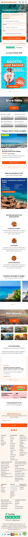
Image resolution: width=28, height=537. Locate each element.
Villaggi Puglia (23, 437)
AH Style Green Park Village (20, 463)
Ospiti (4, 30)
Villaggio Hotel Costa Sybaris (19, 466)
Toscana (12, 458)
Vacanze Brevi (4, 468)
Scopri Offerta (13, 162)
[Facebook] (12, 430)
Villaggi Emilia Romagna (23, 454)
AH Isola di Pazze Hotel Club (21, 470)
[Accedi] (23, 2)
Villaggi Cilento (4, 506)
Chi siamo (3, 487)
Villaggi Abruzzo (23, 447)
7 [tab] (16, 91)
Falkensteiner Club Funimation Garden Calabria (19, 479)
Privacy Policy (14, 488)
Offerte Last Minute (5, 463)
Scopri (14, 108)
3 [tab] (12, 91)
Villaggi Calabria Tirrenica (6, 503)
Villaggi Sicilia (23, 440)
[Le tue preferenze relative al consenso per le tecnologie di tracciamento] (2, 534)
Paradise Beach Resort (20, 476)
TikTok (16, 505)
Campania (12, 443)
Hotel (2, 438)
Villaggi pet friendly (3, 444)
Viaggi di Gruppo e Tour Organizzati (6, 474)
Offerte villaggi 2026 (5, 467)
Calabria (12, 438)
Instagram (17, 503)
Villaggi (2, 437)
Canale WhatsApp (19, 506)
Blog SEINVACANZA (19, 508)
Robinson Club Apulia (19, 475)
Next (25, 193)
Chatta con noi (25, 534)
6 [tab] (15, 91)
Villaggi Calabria (23, 438)
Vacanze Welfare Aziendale (7, 476)
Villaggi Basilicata (22, 445)
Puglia (11, 442)
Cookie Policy (14, 489)
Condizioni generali (12, 492)
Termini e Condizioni (16, 486)
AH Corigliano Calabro (20, 473)
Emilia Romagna (14, 459)
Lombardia (12, 456)
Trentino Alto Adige (13, 451)
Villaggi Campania (22, 442)
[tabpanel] (14, 72)
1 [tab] (10, 91)
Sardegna (12, 447)
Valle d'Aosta (13, 454)
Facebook (17, 501)
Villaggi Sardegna (22, 450)
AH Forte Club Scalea (19, 468)
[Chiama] (20, 2)
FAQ (11, 497)
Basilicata (12, 445)
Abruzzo (12, 437)
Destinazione (5, 18)
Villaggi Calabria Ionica (6, 501)
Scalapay (22, 489)
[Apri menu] (26, 2)
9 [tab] (18, 167)
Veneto (11, 453)
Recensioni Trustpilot (3, 491)
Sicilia (11, 440)
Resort (2, 440)
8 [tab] (18, 91)
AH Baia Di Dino (18, 471)
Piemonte (12, 448)
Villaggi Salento (4, 505)
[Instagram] (14, 430)
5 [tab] (14, 91)
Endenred (22, 487)
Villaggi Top (3, 472)
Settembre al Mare (5, 465)
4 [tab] (13, 91)
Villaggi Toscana (23, 452)
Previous (2, 193)
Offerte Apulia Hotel (5, 470)
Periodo (4, 24)
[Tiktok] (16, 430)
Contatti (2, 489)
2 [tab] (11, 91)
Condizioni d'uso (21, 43)
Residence (3, 442)
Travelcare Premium (12, 495)
